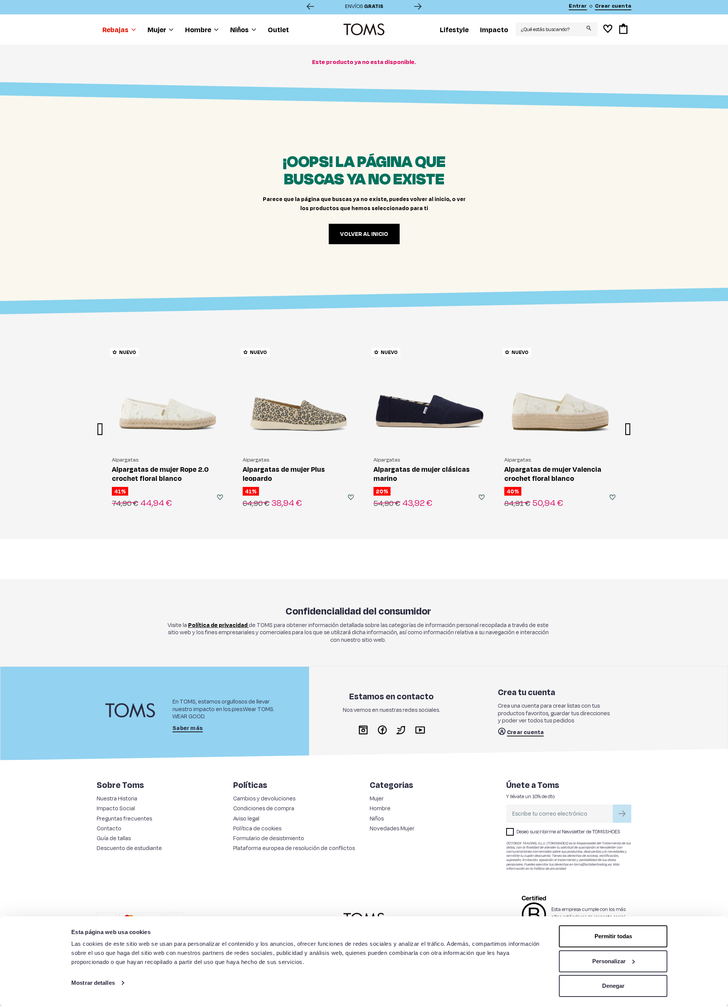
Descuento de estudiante (129, 848)
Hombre (380, 808)
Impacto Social (116, 808)
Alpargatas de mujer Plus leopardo (284, 473)
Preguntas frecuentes (124, 818)
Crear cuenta (525, 732)
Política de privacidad (549, 868)
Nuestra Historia (117, 798)
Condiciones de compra (263, 808)
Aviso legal (246, 818)
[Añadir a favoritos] (220, 497)
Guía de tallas (114, 838)
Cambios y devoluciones (264, 798)
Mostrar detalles (93, 982)
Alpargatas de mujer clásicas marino (421, 473)
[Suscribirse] (622, 814)
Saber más (188, 728)
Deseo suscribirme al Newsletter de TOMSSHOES (568, 831)
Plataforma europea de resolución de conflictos (294, 848)
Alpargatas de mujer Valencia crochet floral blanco (552, 473)
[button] (119, 29)
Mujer (377, 798)
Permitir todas (613, 936)
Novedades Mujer (392, 828)
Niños (377, 818)
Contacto (109, 828)
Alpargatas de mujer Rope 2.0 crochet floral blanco (160, 473)
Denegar (613, 986)
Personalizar (609, 961)
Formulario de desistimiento (268, 838)
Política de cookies (257, 828)
